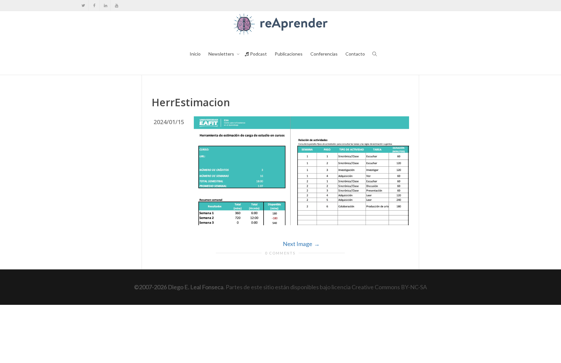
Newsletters (221, 54)
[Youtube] (116, 5)
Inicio (195, 54)
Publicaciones (289, 54)
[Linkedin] (105, 5)
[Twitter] (83, 5)
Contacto (355, 54)
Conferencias (324, 54)
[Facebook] (94, 5)
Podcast (258, 54)
